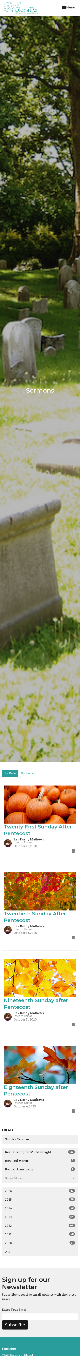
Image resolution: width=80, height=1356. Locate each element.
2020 (39, 1243)
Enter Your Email (15, 1309)
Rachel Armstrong (39, 1169)
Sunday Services (17, 1139)
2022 (39, 1226)
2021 (39, 1234)
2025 (39, 1199)
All (7, 1252)
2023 (39, 1217)
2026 (39, 1191)
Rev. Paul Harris (39, 1161)
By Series (28, 773)
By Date (10, 773)
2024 (39, 1208)
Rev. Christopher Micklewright (39, 1152)
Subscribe (15, 1324)
